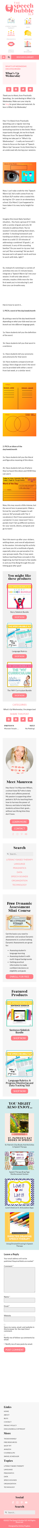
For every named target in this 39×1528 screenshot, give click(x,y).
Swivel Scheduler (11, 1456)
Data (28, 27)
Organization (10, 1484)
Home (6, 1411)
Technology (9, 1487)
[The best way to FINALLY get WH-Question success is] (29, 1363)
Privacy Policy (10, 1425)
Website (7, 1315)
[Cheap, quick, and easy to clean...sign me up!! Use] (10, 1363)
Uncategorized (12, 69)
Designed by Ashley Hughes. (19, 1526)
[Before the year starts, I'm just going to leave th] (10, 1374)
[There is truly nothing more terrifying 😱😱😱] (10, 1395)
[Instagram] (17, 834)
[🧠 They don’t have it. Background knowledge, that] (29, 1395)
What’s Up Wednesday (12, 75)
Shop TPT (7, 1446)
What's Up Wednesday (15, 66)
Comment (9, 1266)
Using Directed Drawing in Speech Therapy (19, 1245)
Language (28, 39)
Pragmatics (11, 39)
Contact (7, 1422)
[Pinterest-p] (21, 834)
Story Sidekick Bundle (19, 612)
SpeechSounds (11, 51)
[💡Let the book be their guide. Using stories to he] (10, 1384)
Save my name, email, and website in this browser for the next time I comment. (19, 1329)
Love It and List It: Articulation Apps (19, 1208)
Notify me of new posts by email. (19, 1344)
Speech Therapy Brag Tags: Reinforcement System (19, 1173)
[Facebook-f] (13, 834)
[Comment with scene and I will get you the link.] (29, 1374)
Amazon (7, 1449)
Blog (6, 1418)
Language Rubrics (19, 651)
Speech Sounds (10, 1480)
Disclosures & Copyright (14, 1429)
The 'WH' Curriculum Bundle (19, 690)
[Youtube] (26, 834)
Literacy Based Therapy (11, 27)
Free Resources (10, 1442)
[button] (3, 57)
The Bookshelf (28, 51)
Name (7, 1297)
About (6, 1415)
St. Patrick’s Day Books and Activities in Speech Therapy (19, 1146)
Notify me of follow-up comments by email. (19, 1339)
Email (7, 1306)
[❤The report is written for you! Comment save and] (29, 1384)
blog (7, 104)
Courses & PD (9, 1453)
